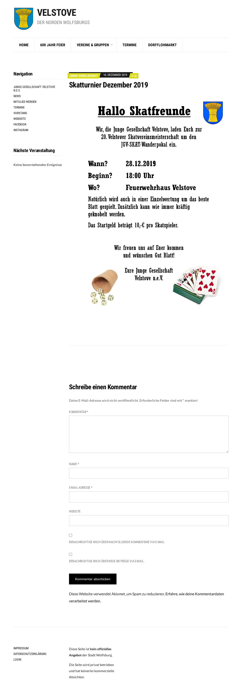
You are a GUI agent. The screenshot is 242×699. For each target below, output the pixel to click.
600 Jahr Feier (52, 45)
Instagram (20, 130)
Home (24, 45)
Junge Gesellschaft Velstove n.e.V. (34, 88)
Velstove (56, 12)
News (17, 96)
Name (74, 464)
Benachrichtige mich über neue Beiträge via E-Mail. (107, 561)
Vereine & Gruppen (93, 45)
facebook (19, 124)
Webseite (19, 118)
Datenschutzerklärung (30, 654)
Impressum (21, 648)
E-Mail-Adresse (80, 487)
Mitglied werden (24, 101)
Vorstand (20, 113)
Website (75, 511)
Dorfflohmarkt (162, 45)
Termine (129, 45)
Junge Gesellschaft (83, 76)
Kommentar (78, 412)
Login (17, 659)
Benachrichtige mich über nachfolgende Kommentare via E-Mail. (117, 542)
